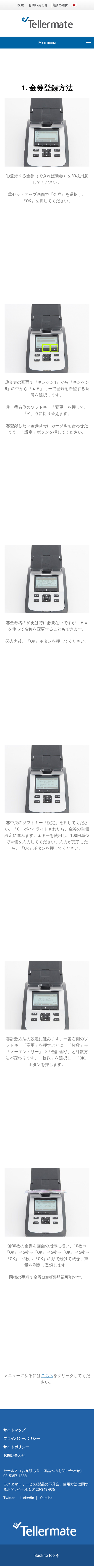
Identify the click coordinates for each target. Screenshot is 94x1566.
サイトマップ (14, 1430)
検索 (21, 5)
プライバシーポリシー (21, 1438)
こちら (47, 1375)
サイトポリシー (16, 1447)
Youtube (46, 1498)
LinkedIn (27, 1498)
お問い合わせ (38, 5)
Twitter (9, 1498)
